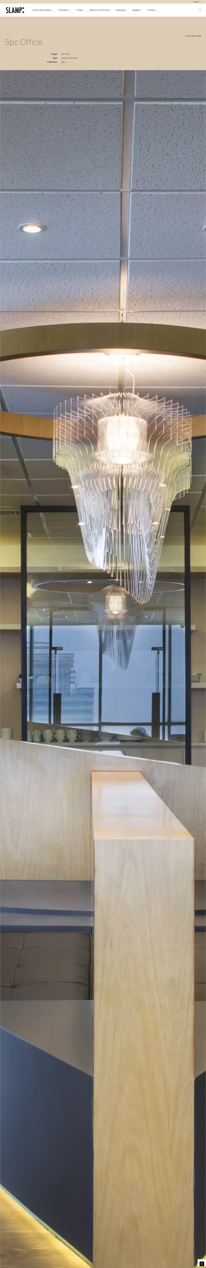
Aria (63, 62)
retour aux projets (193, 35)
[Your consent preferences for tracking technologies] (202, 1264)
